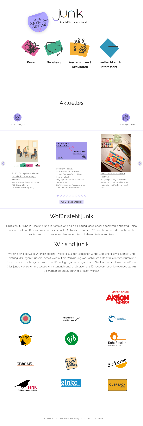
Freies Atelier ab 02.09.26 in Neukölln (113, 175)
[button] (27, 163)
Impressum (49, 418)
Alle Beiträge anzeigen (71, 202)
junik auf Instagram (17, 124)
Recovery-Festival (64, 169)
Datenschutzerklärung (69, 418)
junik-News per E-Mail (126, 124)
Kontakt (87, 418)
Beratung (54, 62)
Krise (30, 62)
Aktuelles (99, 418)
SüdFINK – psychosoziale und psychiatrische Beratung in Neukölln (25, 176)
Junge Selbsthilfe (101, 253)
